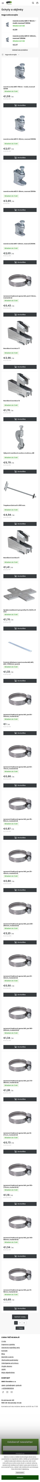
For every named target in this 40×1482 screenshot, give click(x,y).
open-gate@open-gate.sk (11, 1385)
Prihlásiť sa (20, 1454)
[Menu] (3, 3)
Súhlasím (20, 1477)
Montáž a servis (7, 1357)
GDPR (3, 1369)
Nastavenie (20, 1473)
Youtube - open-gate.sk (11, 1392)
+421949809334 (7, 1388)
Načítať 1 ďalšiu (20, 1317)
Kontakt (4, 1351)
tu (28, 1469)
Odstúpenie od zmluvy (10, 1363)
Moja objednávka (8, 1373)
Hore (21, 1328)
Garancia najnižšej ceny (10, 1348)
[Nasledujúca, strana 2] (20, 1323)
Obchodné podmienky (9, 1360)
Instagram (7, 1392)
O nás (3, 1341)
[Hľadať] (33, 3)
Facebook (2, 1392)
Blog (3, 1354)
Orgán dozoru (6, 1366)
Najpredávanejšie (11, 55)
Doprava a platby (8, 1344)
